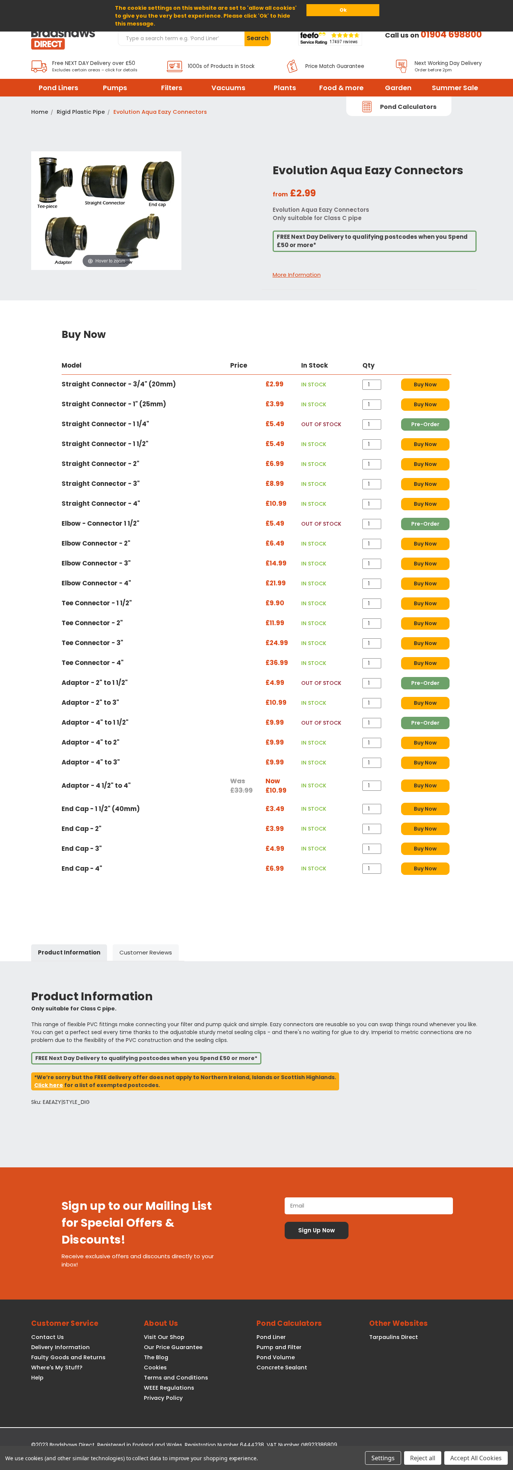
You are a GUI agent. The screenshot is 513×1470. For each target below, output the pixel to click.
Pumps (115, 87)
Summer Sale (455, 87)
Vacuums (228, 87)
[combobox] (181, 38)
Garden (398, 87)
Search (258, 38)
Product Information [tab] (69, 952)
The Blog (156, 1357)
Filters (171, 87)
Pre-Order (425, 424)
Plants (285, 87)
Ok (343, 10)
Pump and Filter (279, 1347)
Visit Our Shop (164, 1337)
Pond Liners (58, 87)
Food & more (341, 87)
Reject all (422, 1458)
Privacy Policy (163, 1398)
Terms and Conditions (176, 1377)
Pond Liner (271, 1337)
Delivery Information (60, 1347)
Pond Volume (275, 1357)
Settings (383, 1458)
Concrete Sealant (281, 1367)
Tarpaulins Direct (393, 1337)
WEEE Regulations (169, 1388)
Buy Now (425, 384)
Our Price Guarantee (173, 1347)
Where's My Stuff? (56, 1367)
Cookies (155, 1367)
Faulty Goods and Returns (68, 1357)
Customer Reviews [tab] (145, 952)
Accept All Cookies (476, 1458)
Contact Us (47, 1337)
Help (37, 1377)
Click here (48, 1085)
